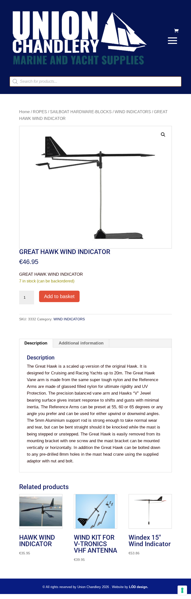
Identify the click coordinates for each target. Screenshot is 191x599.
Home (24, 112)
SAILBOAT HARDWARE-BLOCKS (81, 112)
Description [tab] (35, 343)
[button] (163, 134)
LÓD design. (138, 587)
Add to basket (59, 296)
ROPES (40, 112)
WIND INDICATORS (133, 112)
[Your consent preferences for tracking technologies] (182, 590)
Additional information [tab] (81, 343)
